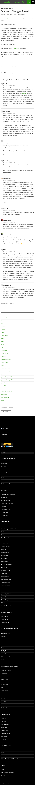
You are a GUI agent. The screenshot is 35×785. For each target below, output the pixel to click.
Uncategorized (4, 394)
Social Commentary (5, 371)
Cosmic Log (3, 532)
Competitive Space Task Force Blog (9, 529)
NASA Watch (4, 558)
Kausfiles (3, 478)
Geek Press (3, 721)
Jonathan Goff (6, 178)
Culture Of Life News (6, 670)
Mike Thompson (7, 220)
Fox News (3, 693)
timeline (24, 93)
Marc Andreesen (4, 616)
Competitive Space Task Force (8, 494)
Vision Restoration (5, 602)
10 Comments (22, 14)
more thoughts (8, 18)
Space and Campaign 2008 (7, 380)
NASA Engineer (4, 555)
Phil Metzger (4, 573)
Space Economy (4, 588)
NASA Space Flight (5, 500)
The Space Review (5, 512)
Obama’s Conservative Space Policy (9, 66)
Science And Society (5, 368)
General (2, 332)
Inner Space (3, 540)
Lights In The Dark (5, 546)
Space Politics (4, 597)
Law (2, 347)
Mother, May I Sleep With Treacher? (9, 758)
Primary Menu (33, 2)
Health (2, 338)
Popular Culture (4, 362)
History (2, 341)
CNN (2, 687)
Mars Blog (3, 549)
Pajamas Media (4, 704)
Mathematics (4, 350)
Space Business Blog (5, 585)
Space (11, 8)
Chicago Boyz (4, 463)
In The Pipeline (4, 730)
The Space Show (5, 515)
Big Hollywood (4, 684)
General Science (4, 335)
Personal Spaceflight (5, 570)
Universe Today (4, 599)
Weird (2, 400)
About (2, 769)
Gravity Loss (4, 535)
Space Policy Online (5, 509)
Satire (2, 365)
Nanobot (3, 648)
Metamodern (4, 645)
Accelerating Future (5, 633)
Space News (3, 506)
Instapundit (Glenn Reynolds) (7, 472)
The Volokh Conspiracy (6, 483)
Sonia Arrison (4, 653)
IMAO (2, 753)
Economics (3, 326)
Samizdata (3, 481)
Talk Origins (4, 736)
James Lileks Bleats (5, 475)
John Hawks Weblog (5, 733)
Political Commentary (5, 8)
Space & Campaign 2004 (6, 377)
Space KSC (3, 591)
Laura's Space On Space (6, 543)
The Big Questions (5, 622)
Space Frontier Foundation (7, 503)
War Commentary (5, 397)
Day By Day (4, 750)
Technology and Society (6, 391)
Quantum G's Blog (5, 576)
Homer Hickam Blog (5, 537)
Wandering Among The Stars (7, 605)
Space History (4, 385)
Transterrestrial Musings (14, 2)
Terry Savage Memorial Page (7, 772)
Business (3, 320)
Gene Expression (5, 724)
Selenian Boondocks (5, 582)
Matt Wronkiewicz (5, 552)
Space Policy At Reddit (6, 594)
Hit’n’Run (3, 466)
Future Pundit (4, 639)
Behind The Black (5, 526)
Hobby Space (4, 497)
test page (3, 775)
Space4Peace (4, 673)
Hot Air (2, 469)
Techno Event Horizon (6, 656)
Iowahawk (3, 756)
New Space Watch (5, 561)
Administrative (4, 317)
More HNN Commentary (7, 72)
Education (3, 329)
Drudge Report (4, 690)
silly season (16, 48)
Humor (2, 344)
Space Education (4, 382)
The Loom (3, 739)
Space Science (4, 388)
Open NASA (4, 567)
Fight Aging (3, 636)
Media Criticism (4, 353)
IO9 (2, 642)
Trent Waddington (7, 234)
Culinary (3, 323)
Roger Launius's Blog (6, 579)
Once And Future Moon (6, 564)
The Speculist (4, 659)
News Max (3, 699)
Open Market (4, 702)
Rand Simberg (14, 14)
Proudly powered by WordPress (7, 783)
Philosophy (3, 356)
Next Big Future (4, 651)
